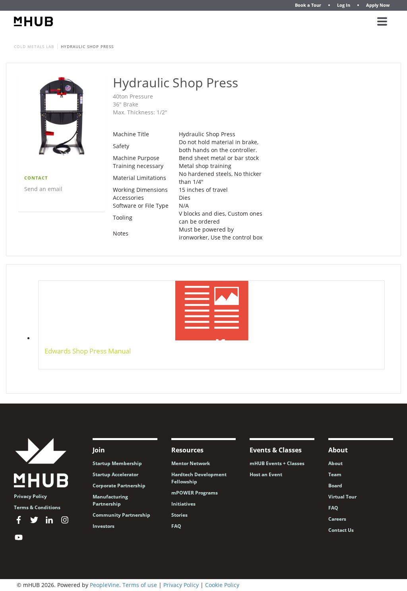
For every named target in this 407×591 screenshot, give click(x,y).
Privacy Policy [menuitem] (30, 496)
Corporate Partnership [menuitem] (119, 485)
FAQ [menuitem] (176, 526)
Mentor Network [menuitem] (190, 463)
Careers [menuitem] (337, 519)
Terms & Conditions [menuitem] (37, 507)
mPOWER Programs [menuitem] (194, 492)
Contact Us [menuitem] (341, 530)
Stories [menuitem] (179, 515)
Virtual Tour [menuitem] (342, 496)
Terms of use (139, 585)
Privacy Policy (181, 585)
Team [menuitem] (334, 474)
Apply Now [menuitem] (378, 5)
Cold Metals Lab (34, 46)
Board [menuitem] (335, 485)
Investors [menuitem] (103, 526)
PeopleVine (104, 585)
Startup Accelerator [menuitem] (115, 474)
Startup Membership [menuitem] (117, 463)
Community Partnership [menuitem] (121, 515)
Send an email (43, 189)
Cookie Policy (222, 585)
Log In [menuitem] (343, 5)
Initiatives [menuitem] (183, 503)
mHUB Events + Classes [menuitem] (277, 463)
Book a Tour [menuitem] (308, 5)
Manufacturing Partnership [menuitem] (110, 500)
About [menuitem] (335, 463)
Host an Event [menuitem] (266, 474)
